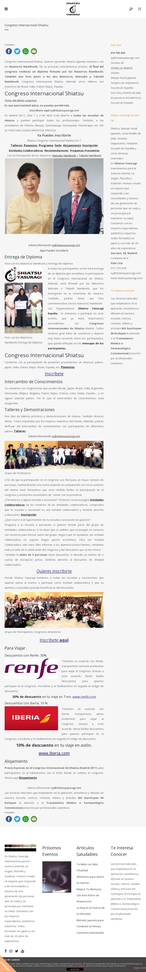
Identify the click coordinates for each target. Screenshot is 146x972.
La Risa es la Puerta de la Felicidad (91, 911)
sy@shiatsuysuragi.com (64, 110)
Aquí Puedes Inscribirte (54, 250)
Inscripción (90, 145)
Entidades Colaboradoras (26, 150)
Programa (46, 145)
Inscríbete (54, 373)
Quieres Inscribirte (54, 571)
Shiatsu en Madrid (121, 68)
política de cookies (76, 966)
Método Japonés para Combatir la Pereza (90, 923)
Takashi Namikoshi (90, 155)
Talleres (16, 145)
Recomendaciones (57, 150)
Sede (58, 145)
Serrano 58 (117, 63)
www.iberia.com (54, 753)
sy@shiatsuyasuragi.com (66, 245)
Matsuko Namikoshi (64, 155)
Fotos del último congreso (21, 100)
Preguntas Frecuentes (85, 150)
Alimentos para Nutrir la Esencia (90, 879)
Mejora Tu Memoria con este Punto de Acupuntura (89, 895)
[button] (29, 196)
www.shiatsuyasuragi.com (126, 278)
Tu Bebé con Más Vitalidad (87, 867)
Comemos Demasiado (90, 932)
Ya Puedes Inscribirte (54, 135)
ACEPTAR (74, 969)
